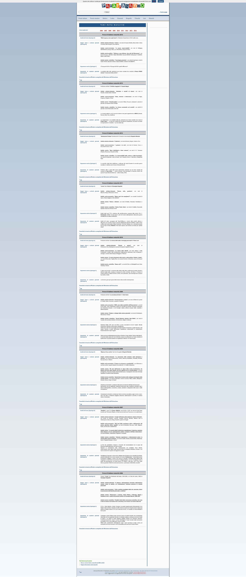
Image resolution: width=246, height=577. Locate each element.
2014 (135, 30)
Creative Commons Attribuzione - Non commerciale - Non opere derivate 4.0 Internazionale (136, 570)
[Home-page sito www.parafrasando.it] (123, 9)
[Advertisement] (112, 544)
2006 (101, 30)
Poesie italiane (82, 18)
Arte (144, 18)
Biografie (129, 18)
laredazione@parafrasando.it (139, 573)
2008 (109, 30)
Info (154, 1)
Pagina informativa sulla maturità (89, 564)
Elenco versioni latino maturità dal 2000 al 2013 (92, 562)
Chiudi (161, 1)
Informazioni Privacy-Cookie (111, 572)
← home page (163, 12)
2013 (131, 30)
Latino (112, 18)
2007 (105, 30)
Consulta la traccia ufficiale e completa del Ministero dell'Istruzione (98, 77)
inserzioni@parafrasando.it (139, 572)
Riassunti (120, 18)
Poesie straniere (95, 18)
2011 (122, 30)
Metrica (105, 18)
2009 (114, 30)
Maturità (151, 18)
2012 (126, 30)
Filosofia (137, 18)
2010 (118, 30)
